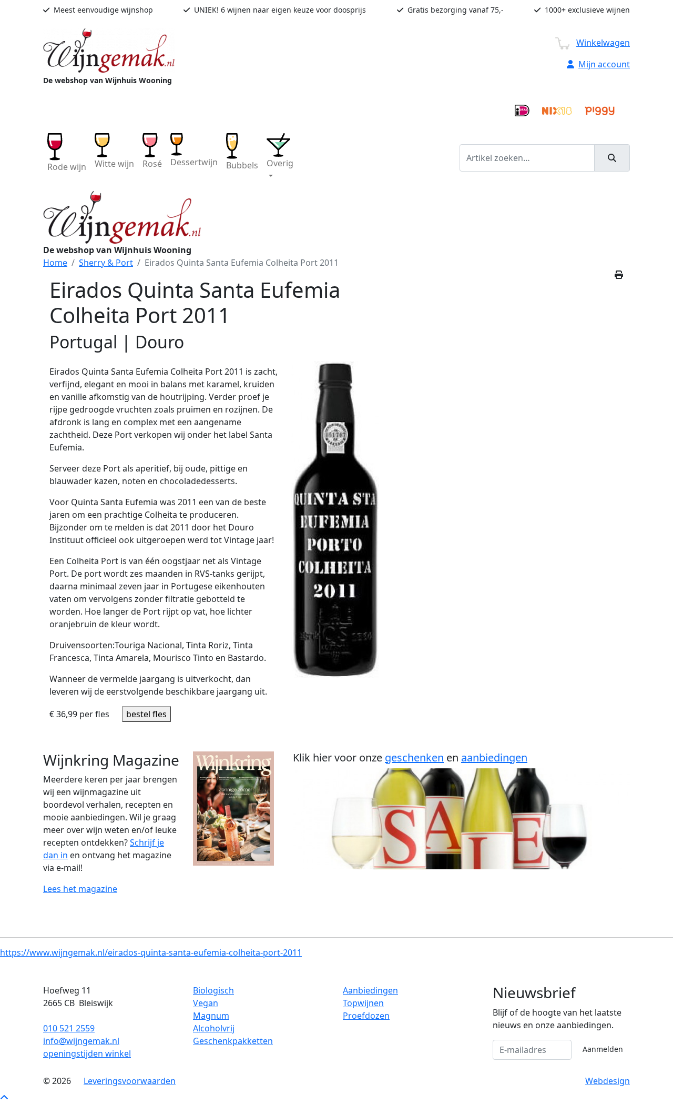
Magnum (211, 1015)
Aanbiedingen (370, 990)
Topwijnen (363, 1003)
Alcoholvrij (213, 1028)
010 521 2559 (69, 1028)
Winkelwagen (603, 42)
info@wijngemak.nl (81, 1041)
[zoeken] (612, 158)
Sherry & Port (106, 262)
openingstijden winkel (87, 1053)
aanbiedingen (494, 757)
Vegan (205, 1003)
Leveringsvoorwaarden (130, 1081)
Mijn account (604, 64)
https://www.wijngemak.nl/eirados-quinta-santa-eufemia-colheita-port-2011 (151, 952)
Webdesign (607, 1081)
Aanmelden (603, 1049)
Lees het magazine (80, 889)
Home (55, 262)
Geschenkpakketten (233, 1041)
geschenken (414, 757)
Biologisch (213, 990)
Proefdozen (366, 1015)
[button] (280, 157)
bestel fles (146, 714)
